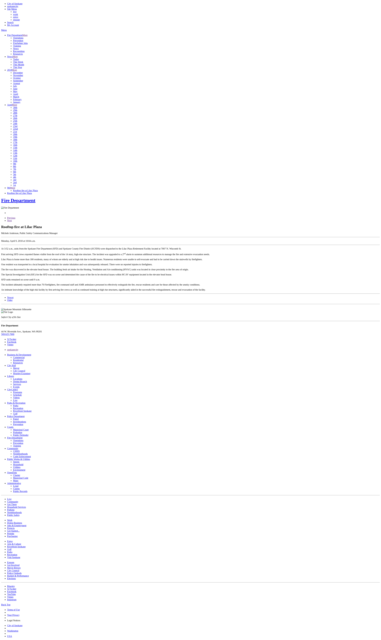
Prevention (18, 40)
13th (15, 153)
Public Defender (20, 435)
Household (18, 464)
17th (15, 142)
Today (16, 59)
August (16, 83)
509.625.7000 (7, 334)
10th (15, 161)
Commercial (19, 357)
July (15, 86)
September (18, 80)
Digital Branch (20, 381)
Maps (15, 480)
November (18, 75)
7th (14, 169)
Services (17, 384)
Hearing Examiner (21, 373)
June (15, 88)
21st (15, 131)
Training (17, 46)
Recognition (19, 51)
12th (15, 155)
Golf (15, 413)
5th (14, 174)
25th (15, 121)
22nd (15, 129)
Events (16, 387)
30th (15, 107)
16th (15, 145)
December (18, 72)
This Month (18, 64)
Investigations (19, 421)
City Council (19, 371)
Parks (15, 405)
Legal (15, 486)
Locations (17, 379)
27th (15, 115)
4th (14, 177)
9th (14, 163)
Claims (16, 488)
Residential (18, 360)
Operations (18, 38)
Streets (16, 462)
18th (15, 139)
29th (15, 110)
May (15, 91)
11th (15, 158)
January (16, 102)
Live (15, 400)
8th (14, 166)
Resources (18, 54)
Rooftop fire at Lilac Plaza (25, 190)
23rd (15, 126)
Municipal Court (21, 429)
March (16, 97)
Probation (17, 432)
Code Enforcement (22, 456)
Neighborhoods (20, 454)
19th (15, 137)
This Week (18, 62)
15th (15, 147)
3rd (14, 180)
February (17, 99)
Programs (17, 392)
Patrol (16, 419)
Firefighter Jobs (20, 43)
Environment (19, 470)
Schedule (17, 395)
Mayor (16, 368)
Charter (16, 475)
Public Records (20, 491)
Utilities (16, 467)
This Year (17, 67)
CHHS (16, 451)
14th (15, 150)
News (16, 48)
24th (15, 123)
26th (15, 118)
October (17, 78)
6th (14, 171)
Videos (16, 397)
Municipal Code (20, 478)
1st (14, 185)
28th (15, 113)
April (15, 94)
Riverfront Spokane (22, 411)
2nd (15, 182)
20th (15, 134)
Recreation (18, 408)
